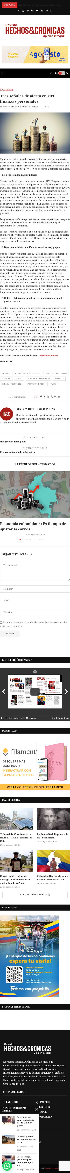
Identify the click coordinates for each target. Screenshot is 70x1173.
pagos (53, 384)
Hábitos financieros (36, 384)
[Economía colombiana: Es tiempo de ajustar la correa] (35, 494)
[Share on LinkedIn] (48, 397)
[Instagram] (28, 10)
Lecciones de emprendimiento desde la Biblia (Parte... (26, 1121)
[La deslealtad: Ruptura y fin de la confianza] (53, 819)
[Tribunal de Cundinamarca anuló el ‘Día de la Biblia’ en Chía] (16, 819)
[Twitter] (23, 10)
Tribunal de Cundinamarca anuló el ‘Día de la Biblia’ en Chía (16, 838)
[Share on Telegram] (55, 397)
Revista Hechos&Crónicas (25, 106)
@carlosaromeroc (49, 355)
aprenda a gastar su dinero (27, 373)
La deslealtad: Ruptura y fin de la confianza (52, 836)
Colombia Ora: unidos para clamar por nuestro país (31, 5)
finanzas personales (11, 384)
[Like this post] (37, 397)
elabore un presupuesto (39, 378)
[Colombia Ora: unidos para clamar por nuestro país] (53, 861)
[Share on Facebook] (41, 397)
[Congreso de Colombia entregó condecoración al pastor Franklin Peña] (16, 861)
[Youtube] (37, 10)
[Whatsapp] (51, 10)
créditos (6, 378)
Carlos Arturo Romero (56, 373)
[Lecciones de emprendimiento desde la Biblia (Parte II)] (8, 1120)
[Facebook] (18, 10)
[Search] (51, 73)
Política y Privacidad (54, 1168)
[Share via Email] (59, 397)
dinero (19, 378)
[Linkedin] (32, 10)
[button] (20, 5)
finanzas (59, 378)
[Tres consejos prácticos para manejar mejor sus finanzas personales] (8, 1160)
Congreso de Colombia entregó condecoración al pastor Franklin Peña (15, 880)
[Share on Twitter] (44, 397)
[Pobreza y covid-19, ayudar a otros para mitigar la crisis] (8, 1139)
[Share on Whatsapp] (52, 397)
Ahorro (5, 373)
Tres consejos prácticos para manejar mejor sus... (25, 1161)
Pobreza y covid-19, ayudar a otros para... (26, 1139)
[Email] (42, 10)
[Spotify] (47, 10)
